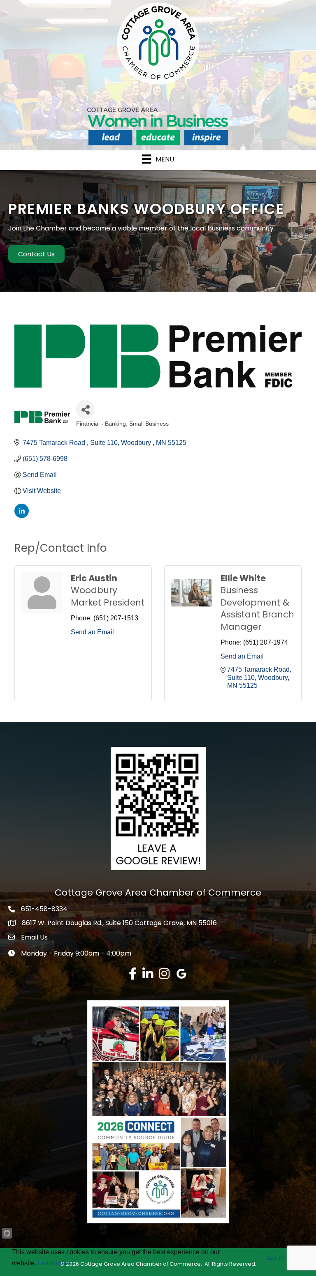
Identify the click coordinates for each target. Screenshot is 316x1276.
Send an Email (92, 632)
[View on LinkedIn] (21, 515)
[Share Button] (85, 409)
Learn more (54, 1263)
